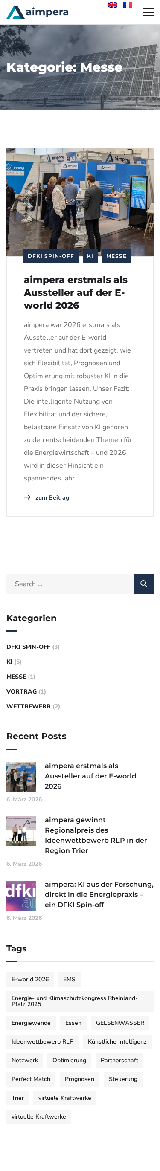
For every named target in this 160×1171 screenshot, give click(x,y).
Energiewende (31, 1023)
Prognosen (79, 1079)
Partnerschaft (119, 1060)
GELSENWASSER (120, 1023)
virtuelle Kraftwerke (39, 1117)
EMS (69, 979)
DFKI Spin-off (51, 256)
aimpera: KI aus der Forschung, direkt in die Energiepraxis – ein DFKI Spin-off (99, 894)
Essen (73, 1023)
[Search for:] (80, 584)
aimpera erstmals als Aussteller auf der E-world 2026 (76, 292)
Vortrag (21, 692)
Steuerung (123, 1079)
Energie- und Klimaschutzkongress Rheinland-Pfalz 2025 (75, 1001)
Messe (116, 256)
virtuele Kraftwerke (64, 1098)
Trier (18, 1098)
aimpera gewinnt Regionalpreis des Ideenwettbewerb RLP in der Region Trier (96, 835)
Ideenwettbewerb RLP (42, 1042)
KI (90, 256)
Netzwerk (25, 1060)
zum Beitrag (51, 498)
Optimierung (69, 1060)
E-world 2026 (30, 979)
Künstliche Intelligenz (117, 1042)
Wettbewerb (28, 707)
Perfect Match (31, 1079)
